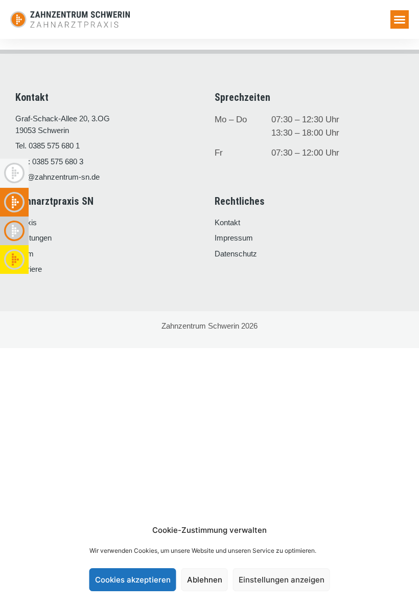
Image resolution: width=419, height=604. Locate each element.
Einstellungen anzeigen (281, 580)
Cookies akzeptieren (133, 580)
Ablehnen (204, 580)
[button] (399, 19)
